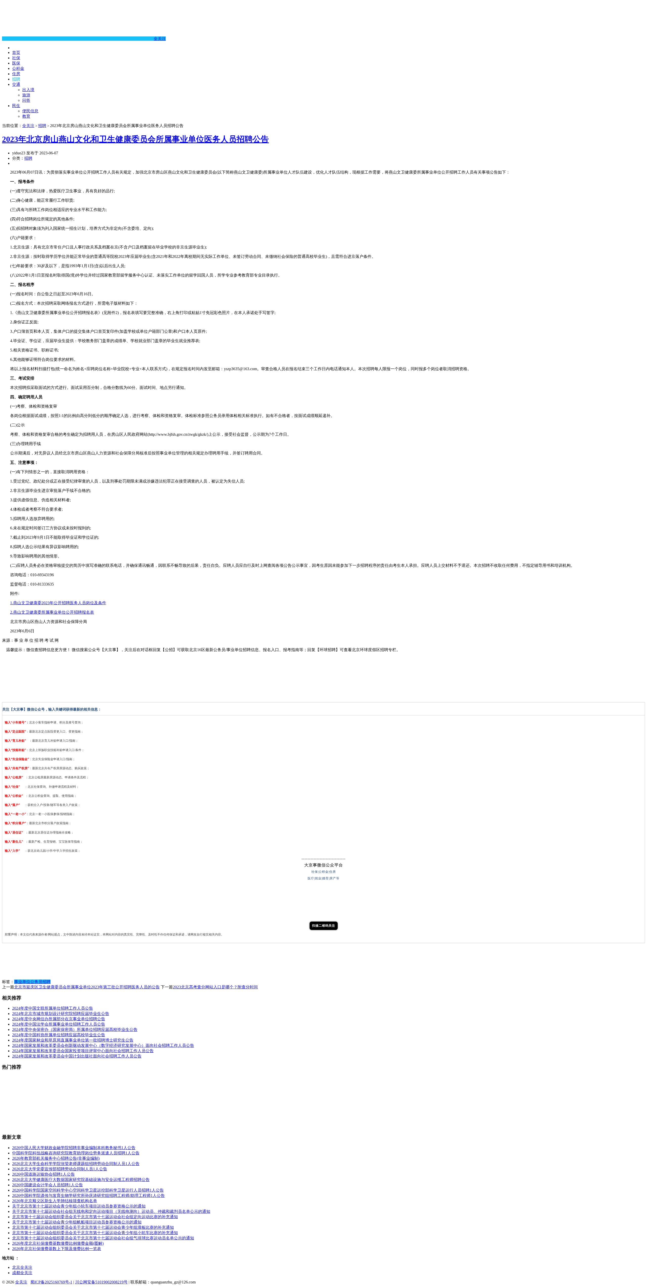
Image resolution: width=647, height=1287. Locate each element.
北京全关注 (22, 1267)
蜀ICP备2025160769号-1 (51, 1282)
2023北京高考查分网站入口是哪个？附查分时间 (215, 987)
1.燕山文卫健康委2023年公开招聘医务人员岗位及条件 (58, 603)
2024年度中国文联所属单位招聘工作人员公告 (52, 1008)
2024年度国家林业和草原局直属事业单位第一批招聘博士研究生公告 (72, 1040)
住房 (16, 74)
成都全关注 (22, 1273)
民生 (16, 105)
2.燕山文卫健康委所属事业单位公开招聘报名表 (52, 612)
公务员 (36, 982)
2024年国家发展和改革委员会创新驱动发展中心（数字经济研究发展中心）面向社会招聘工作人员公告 (103, 1045)
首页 (16, 52)
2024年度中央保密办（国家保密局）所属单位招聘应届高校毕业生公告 (74, 1029)
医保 (16, 63)
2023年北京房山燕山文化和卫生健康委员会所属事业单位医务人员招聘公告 (135, 139)
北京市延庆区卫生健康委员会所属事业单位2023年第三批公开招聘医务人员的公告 (87, 987)
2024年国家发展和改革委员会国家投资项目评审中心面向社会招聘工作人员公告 (83, 1051)
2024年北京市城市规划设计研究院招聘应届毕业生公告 (60, 1013)
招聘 (16, 79)
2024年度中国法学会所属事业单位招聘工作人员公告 (58, 1024)
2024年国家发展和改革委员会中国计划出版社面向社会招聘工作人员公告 (77, 1056)
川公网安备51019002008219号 (101, 1282)
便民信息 (30, 111)
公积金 (18, 68)
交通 (16, 84)
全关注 (160, 38)
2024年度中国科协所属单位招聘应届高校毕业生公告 (58, 1035)
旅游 (26, 95)
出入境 (28, 90)
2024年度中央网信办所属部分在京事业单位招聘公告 (58, 1019)
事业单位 (22, 982)
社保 (16, 58)
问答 (26, 100)
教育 (26, 116)
